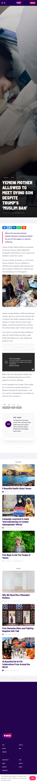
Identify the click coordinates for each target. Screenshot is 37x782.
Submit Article (5, 759)
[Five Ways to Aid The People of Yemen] (18, 546)
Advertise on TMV (18, 220)
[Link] (18, 2)
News (20, 748)
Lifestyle (21, 744)
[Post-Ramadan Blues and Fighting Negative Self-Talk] (18, 620)
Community (4, 751)
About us (21, 763)
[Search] (4, 3)
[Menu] (2, 2)
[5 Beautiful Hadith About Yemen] (18, 478)
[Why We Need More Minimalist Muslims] (18, 586)
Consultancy (5, 770)
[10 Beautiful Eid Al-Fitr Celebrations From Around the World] (18, 654)
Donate (3, 763)
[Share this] (4, 227)
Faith (3, 744)
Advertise (4, 766)
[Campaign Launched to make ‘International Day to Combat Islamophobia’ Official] (18, 512)
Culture (4, 748)
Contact (20, 766)
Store (20, 759)
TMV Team (7, 212)
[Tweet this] (9, 227)
